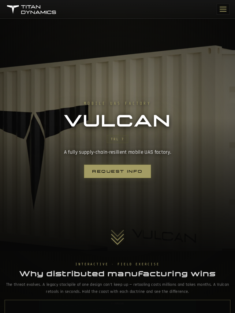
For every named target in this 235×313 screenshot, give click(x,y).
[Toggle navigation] (223, 9)
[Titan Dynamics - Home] (32, 9)
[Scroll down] (117, 234)
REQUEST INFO (117, 171)
